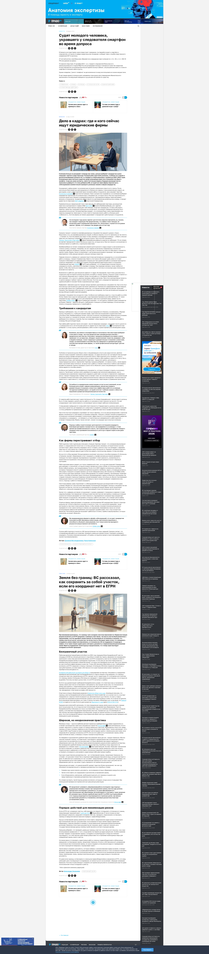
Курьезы (82, 84)
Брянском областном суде (96, 693)
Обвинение (64, 84)
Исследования (98, 26)
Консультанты (66, 544)
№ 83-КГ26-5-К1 (112, 702)
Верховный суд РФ (90, 871)
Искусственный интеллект (83, 544)
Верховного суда (97, 702)
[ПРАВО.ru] (55, 21)
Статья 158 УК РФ (93, 84)
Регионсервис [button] (84, 746)
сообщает (102, 54)
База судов (85, 26)
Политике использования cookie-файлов (67, 952)
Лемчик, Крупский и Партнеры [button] (69, 240)
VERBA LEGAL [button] (70, 300)
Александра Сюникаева (72, 871)
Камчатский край (108, 84)
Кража (74, 84)
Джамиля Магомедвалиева (74, 540)
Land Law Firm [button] (85, 813)
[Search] (138, 26)
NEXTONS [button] (89, 206)
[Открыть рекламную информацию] (160, 372)
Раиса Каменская (90, 540)
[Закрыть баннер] (33, 939)
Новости (62, 31)
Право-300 (51, 26)
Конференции (62, 26)
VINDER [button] (76, 264)
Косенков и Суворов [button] (66, 194)
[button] (69, 48)
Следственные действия (69, 87)
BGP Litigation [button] (79, 201)
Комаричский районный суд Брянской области (74, 672)
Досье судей (74, 26)
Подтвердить (147, 949)
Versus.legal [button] (101, 725)
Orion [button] (107, 325)
